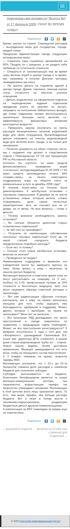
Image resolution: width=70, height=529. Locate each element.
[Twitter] (52, 37)
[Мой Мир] (64, 37)
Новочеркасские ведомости (27, 18)
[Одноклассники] (58, 37)
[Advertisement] (35, 473)
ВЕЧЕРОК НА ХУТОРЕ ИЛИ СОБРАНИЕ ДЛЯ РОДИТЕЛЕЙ (52, 433)
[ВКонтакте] (46, 37)
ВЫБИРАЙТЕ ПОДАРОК (17, 429)
